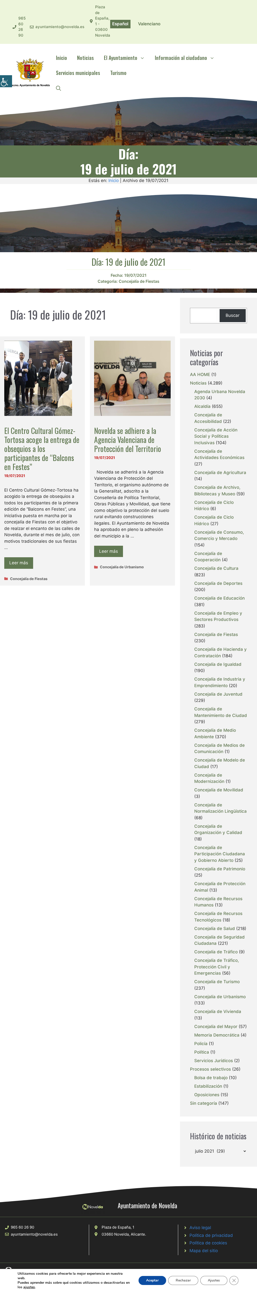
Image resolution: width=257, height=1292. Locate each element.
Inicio (61, 57)
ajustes (29, 1287)
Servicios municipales (78, 72)
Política (201, 1052)
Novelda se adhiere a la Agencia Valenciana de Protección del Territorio (127, 439)
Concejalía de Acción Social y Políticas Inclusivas (215, 436)
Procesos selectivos (210, 1069)
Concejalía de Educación (219, 598)
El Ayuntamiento (120, 57)
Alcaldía (202, 406)
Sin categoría (203, 1103)
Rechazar (183, 1280)
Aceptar (152, 1280)
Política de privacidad (211, 1235)
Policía (201, 1043)
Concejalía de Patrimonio (219, 868)
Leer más (18, 562)
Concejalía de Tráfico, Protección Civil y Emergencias (216, 967)
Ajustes (214, 1280)
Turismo (118, 72)
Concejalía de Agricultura (220, 472)
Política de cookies (208, 1242)
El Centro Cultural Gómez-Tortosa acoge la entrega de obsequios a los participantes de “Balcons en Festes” (41, 448)
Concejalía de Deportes (218, 583)
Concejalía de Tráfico (216, 951)
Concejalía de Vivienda (217, 1011)
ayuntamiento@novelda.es (59, 26)
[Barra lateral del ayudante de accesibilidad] (6, 81)
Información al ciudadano (181, 57)
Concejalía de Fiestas (139, 281)
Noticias (85, 57)
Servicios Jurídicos (213, 1060)
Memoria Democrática (216, 1035)
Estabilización (208, 1086)
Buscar (232, 315)
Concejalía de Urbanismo (122, 567)
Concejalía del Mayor (215, 1026)
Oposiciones (206, 1094)
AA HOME (200, 374)
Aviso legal (200, 1227)
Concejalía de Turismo (217, 981)
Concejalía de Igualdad (217, 664)
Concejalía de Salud (214, 928)
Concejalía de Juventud (218, 694)
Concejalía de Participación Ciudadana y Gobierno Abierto (219, 854)
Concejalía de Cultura (216, 568)
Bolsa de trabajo (211, 1077)
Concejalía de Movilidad (218, 789)
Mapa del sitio (203, 1250)
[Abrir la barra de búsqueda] (58, 87)
